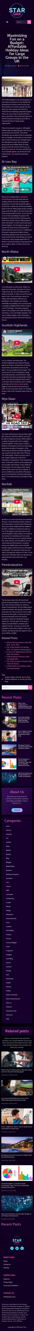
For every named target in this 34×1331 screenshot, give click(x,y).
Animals (9, 834)
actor (8, 826)
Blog (7, 858)
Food (8, 947)
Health (8, 983)
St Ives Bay (21, 679)
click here (12, 149)
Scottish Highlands (11, 679)
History (8, 987)
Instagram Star (11, 1011)
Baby (8, 846)
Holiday (12, 677)
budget (7, 677)
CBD (7, 890)
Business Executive (12, 874)
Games (8, 963)
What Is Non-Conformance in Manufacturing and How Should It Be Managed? (25, 706)
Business (9, 870)
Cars (7, 882)
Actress (8, 830)
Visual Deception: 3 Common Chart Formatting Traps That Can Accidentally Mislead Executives (24, 762)
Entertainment (11, 918)
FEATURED (10, 930)
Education (9, 914)
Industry (9, 1007)
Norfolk (18, 677)
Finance (8, 934)
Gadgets (9, 955)
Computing (10, 898)
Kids (7, 1019)
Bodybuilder (10, 866)
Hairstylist (9, 979)
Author (8, 842)
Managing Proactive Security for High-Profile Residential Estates (25, 746)
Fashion (8, 926)
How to (8, 1003)
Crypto (8, 902)
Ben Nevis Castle (17, 384)
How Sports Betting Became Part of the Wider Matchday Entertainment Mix (24, 719)
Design (8, 910)
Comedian (9, 894)
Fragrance (9, 951)
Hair (7, 975)
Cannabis (9, 878)
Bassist (8, 850)
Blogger (9, 862)
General (8, 967)
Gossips (8, 971)
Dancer (8, 906)
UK (27, 679)
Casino (8, 886)
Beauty (8, 854)
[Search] (29, 22)
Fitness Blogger (11, 943)
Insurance (9, 1015)
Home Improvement (13, 999)
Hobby (8, 991)
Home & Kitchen (11, 995)
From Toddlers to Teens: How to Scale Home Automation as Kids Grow (25, 733)
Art (7, 838)
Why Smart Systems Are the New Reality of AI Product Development (25, 774)
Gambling (9, 959)
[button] (7, 22)
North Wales (26, 677)
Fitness (8, 939)
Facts (8, 922)
